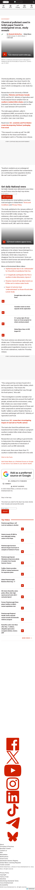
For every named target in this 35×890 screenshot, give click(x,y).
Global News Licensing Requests (10, 862)
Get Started (7, 197)
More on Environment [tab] (8, 266)
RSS (1, 852)
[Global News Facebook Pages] (12, 750)
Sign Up (5, 511)
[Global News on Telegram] (12, 829)
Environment (5, 19)
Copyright (3, 875)
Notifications (4, 856)
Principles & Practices (7, 846)
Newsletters (3, 854)
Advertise (3, 879)
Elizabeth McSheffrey (15, 34)
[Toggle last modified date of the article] (26, 36)
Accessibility (4, 885)
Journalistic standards (18, 481)
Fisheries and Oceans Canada (19, 95)
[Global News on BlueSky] (12, 842)
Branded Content (5, 848)
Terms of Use (4, 877)
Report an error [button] (18, 486)
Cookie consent (5, 865)
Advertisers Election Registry (9, 860)
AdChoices (31, 888)
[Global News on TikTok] (12, 816)
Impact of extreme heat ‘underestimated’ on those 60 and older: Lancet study (19, 289)
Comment (8, 483)
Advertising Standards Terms (9, 881)
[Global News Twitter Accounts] (12, 763)
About (2, 844)
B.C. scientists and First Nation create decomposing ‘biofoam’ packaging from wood (16, 125)
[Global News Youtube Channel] (12, 776)
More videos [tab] (21, 266)
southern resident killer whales (12, 102)
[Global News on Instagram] (12, 789)
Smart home (4, 858)
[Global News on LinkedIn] (12, 803)
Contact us (3, 850)
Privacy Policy (17, 205)
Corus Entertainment (6, 883)
